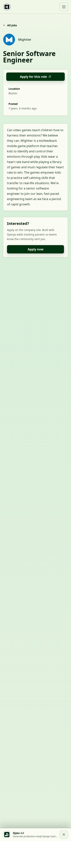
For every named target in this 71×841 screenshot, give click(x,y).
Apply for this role (33, 77)
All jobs (12, 25)
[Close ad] (64, 834)
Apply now (36, 249)
